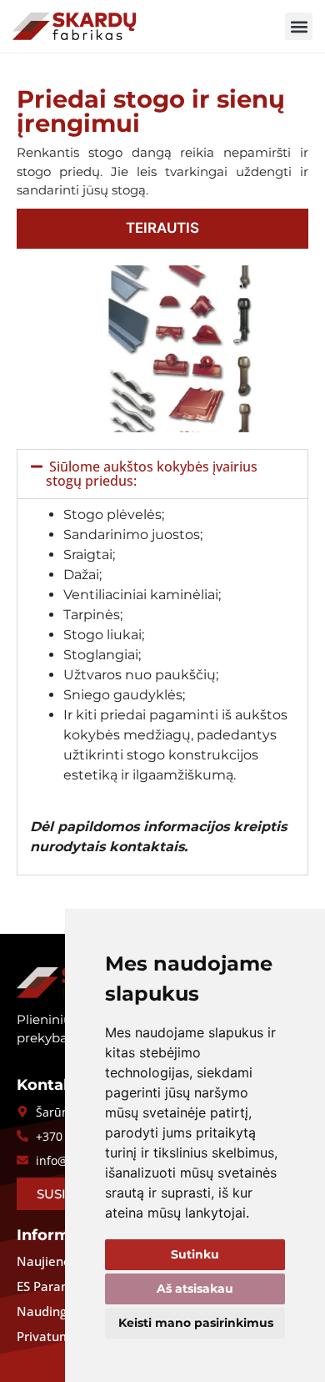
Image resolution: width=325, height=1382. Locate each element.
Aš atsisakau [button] (195, 1288)
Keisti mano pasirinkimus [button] (195, 1322)
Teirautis (162, 227)
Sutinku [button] (195, 1254)
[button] (298, 26)
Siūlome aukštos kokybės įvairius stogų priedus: (152, 473)
